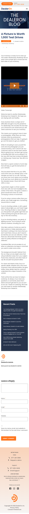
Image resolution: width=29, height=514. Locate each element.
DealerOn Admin (19, 41)
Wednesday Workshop (8, 43)
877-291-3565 (16, 458)
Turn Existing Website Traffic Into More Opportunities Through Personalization (13, 310)
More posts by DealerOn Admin (11, 366)
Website (3, 416)
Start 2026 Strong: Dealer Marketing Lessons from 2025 (12, 338)
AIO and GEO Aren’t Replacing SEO (12, 345)
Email (3, 407)
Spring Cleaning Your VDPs (10, 329)
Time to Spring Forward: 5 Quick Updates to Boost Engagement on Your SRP (13, 333)
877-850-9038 (15, 468)
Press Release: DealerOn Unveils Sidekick (13, 326)
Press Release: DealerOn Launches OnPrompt (12, 322)
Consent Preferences (14, 509)
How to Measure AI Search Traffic (12, 318)
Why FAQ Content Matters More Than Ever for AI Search (14, 314)
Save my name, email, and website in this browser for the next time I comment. (14, 429)
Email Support (14, 471)
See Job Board (13, 480)
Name (3, 398)
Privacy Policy (14, 508)
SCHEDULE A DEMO (7, 3)
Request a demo (15, 460)
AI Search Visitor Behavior (9, 342)
